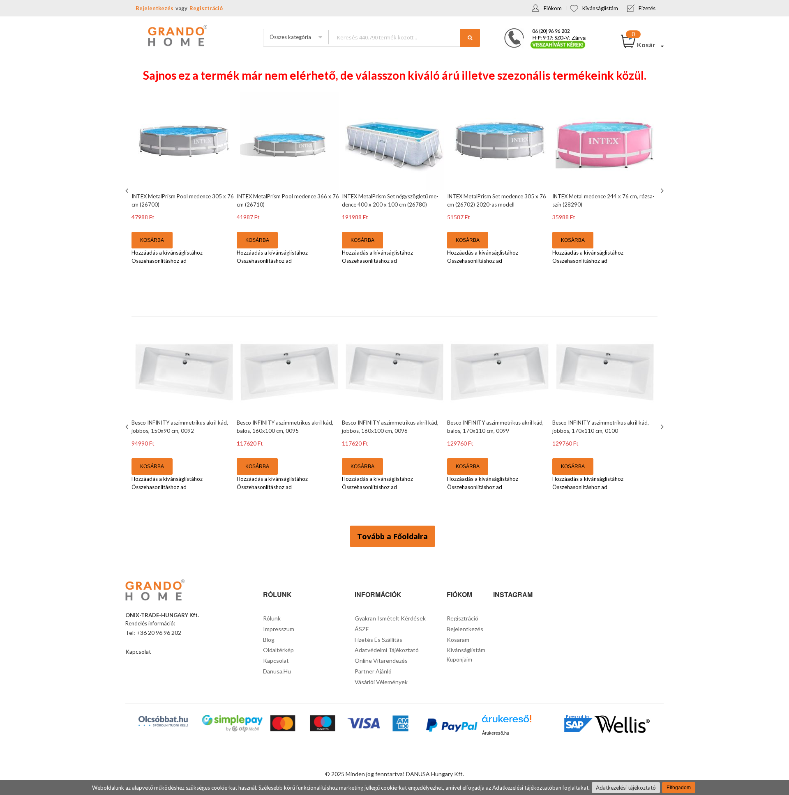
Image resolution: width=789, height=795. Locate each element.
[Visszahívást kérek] (541, 31)
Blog (269, 639)
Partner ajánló (373, 671)
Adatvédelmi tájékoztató (387, 649)
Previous (127, 190)
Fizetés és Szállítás (378, 639)
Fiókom (553, 8)
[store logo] (176, 36)
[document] (394, 787)
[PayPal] (451, 726)
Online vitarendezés (381, 660)
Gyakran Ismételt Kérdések (390, 618)
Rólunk (272, 618)
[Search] (470, 38)
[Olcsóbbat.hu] (163, 721)
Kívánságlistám (600, 8)
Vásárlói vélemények (381, 681)
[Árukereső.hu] (506, 721)
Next (661, 190)
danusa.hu (277, 671)
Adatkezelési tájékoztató (626, 787)
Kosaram (458, 639)
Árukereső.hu (495, 733)
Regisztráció (206, 8)
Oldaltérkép (278, 649)
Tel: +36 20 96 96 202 (153, 632)
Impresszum (278, 628)
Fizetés (647, 8)
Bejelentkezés (154, 8)
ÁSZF (362, 628)
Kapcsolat (138, 651)
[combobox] (404, 37)
